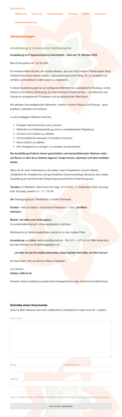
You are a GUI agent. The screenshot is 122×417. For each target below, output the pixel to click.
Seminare (73, 14)
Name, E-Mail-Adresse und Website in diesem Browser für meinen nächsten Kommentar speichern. (60, 397)
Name (14, 364)
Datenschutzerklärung (26, 22)
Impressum (100, 14)
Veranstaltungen (55, 14)
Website (14, 378)
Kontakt (86, 14)
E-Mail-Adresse (72, 364)
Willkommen (21, 14)
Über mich (37, 14)
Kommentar (16, 318)
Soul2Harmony (17, 8)
